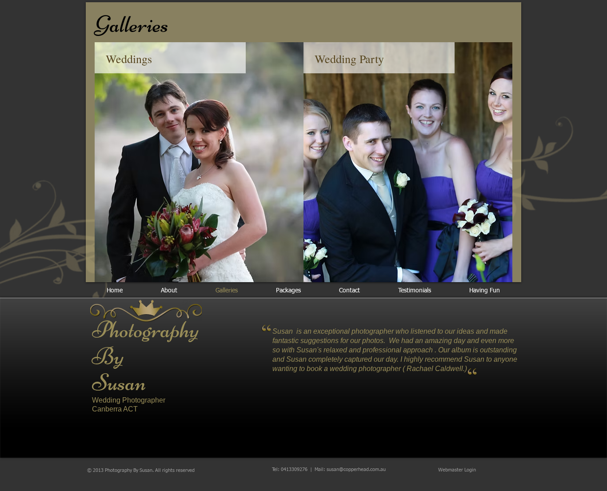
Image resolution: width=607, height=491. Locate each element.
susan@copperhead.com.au (356, 469)
